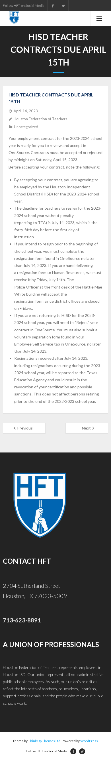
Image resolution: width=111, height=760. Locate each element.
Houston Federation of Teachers (40, 119)
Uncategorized (26, 127)
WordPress (89, 741)
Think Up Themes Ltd (44, 741)
